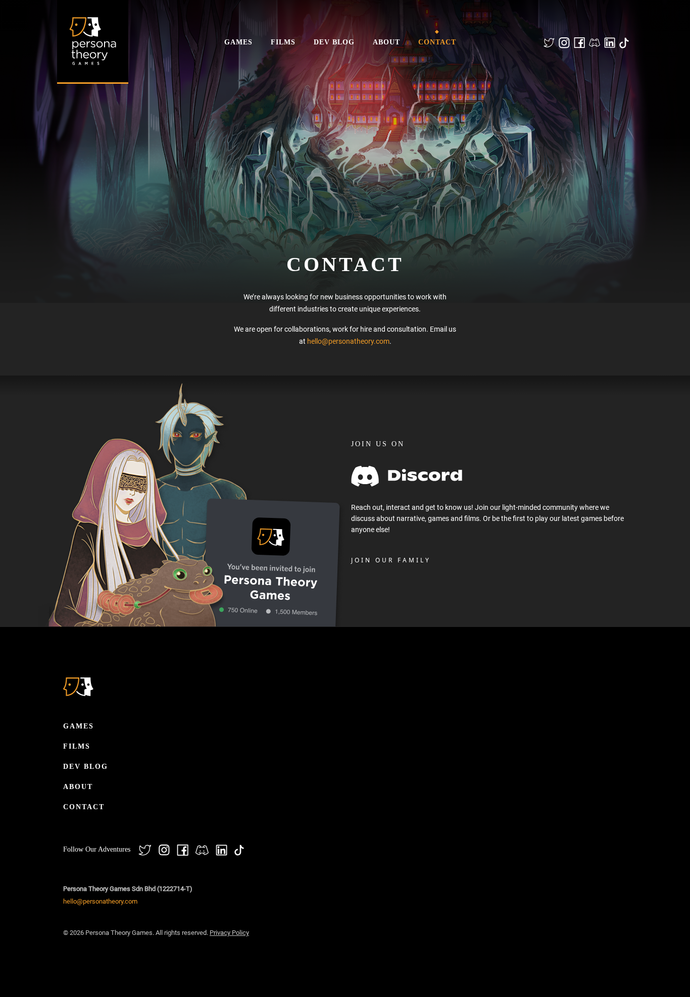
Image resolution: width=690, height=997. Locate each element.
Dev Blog (334, 42)
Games (238, 42)
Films (283, 42)
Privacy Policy (229, 932)
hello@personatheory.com (348, 341)
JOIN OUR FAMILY (391, 560)
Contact (437, 42)
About (386, 42)
